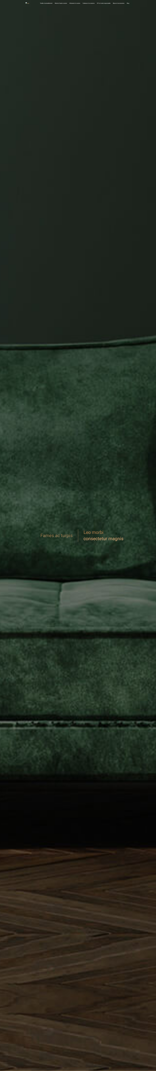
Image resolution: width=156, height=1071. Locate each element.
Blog (128, 3)
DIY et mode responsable (103, 3)
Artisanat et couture (74, 3)
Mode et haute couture (61, 3)
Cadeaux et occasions (89, 3)
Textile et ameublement (46, 3)
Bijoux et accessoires (118, 3)
